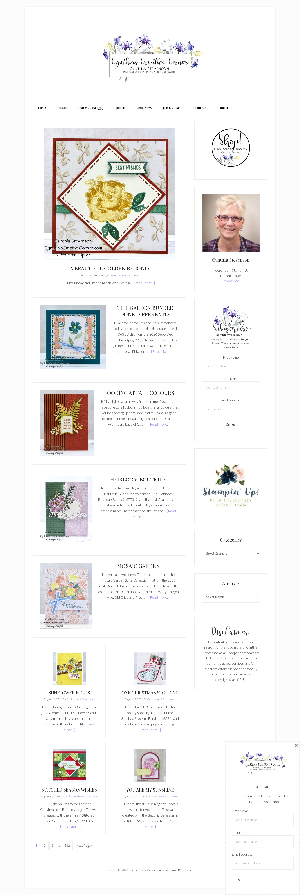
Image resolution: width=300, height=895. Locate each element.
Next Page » (84, 847)
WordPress (178, 869)
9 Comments (168, 699)
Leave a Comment (127, 275)
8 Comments (87, 699)
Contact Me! (231, 281)
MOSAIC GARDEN (138, 565)
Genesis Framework (158, 869)
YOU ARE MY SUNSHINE (150, 790)
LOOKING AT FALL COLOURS (139, 392)
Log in (189, 869)
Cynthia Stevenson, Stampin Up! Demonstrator (150, 58)
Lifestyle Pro (136, 869)
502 (67, 845)
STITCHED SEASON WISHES (69, 790)
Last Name (231, 379)
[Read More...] (144, 283)
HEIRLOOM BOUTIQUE (138, 479)
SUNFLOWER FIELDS (69, 693)
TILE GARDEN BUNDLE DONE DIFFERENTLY (145, 311)
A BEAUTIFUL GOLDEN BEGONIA (110, 268)
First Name (231, 357)
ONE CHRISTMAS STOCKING (150, 693)
